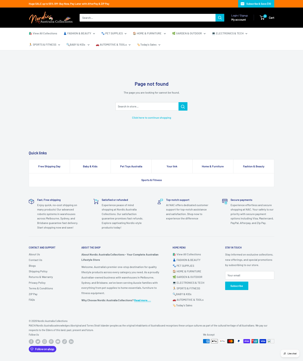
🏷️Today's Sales (147, 44)
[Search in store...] (183, 106)
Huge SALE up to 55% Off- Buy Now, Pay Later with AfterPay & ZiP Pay (69, 3)
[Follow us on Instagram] (44, 341)
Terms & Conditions (41, 288)
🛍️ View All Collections (43, 33)
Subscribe (236, 285)
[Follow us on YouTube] (57, 341)
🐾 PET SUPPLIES (112, 33)
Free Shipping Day (49, 166)
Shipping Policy (38, 271)
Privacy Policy (37, 282)
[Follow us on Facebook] (31, 341)
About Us (34, 254)
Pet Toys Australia (131, 166)
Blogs (32, 265)
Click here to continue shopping (151, 117)
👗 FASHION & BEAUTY (77, 33)
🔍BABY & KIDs (76, 44)
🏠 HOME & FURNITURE (147, 33)
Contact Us (35, 259)
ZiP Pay (33, 294)
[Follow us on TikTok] (64, 341)
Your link (172, 166)
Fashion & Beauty (253, 166)
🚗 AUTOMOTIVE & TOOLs (111, 44)
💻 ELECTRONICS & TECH (228, 33)
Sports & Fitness (151, 180)
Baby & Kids (90, 166)
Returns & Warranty (41, 276)
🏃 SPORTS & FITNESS (42, 44)
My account (238, 19)
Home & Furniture (213, 166)
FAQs (32, 299)
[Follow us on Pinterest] (51, 341)
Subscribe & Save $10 (258, 3)
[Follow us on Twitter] (37, 341)
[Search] (220, 18)
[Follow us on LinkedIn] (71, 341)
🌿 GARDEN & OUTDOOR (187, 33)
